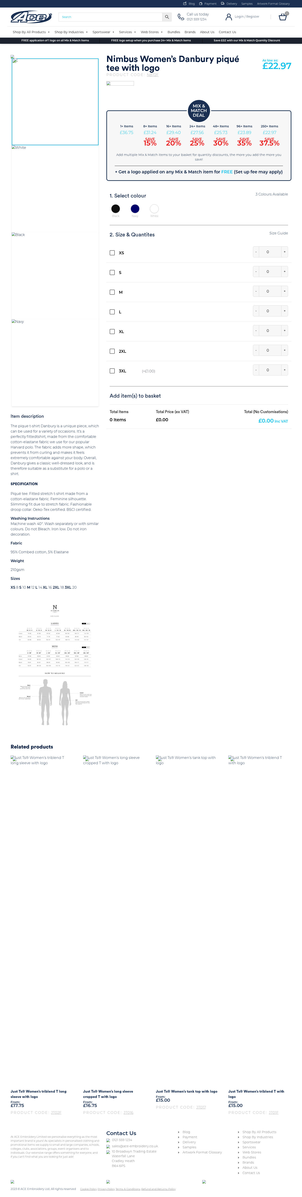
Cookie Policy (88, 1189)
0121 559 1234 (122, 1140)
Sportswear (101, 32)
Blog (192, 4)
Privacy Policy (106, 1189)
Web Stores (150, 32)
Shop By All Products (29, 32)
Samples (247, 4)
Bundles (174, 32)
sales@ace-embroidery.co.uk (135, 1146)
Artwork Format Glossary (273, 4)
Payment (211, 4)
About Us (207, 32)
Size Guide (279, 233)
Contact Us (227, 32)
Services (125, 32)
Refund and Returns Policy (158, 1189)
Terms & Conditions (128, 1189)
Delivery (232, 4)
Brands (190, 32)
